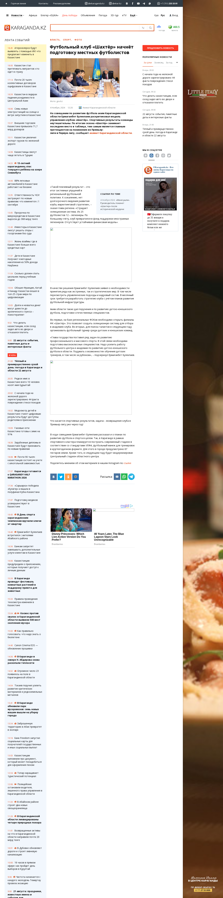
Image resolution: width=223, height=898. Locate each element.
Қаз (156, 15)
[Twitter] (61, 477)
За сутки (148, 62)
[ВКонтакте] (53, 477)
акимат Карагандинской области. (110, 133)
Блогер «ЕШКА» (49, 15)
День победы (69, 15)
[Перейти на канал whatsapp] (149, 3)
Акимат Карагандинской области (99, 107)
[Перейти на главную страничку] (7, 3)
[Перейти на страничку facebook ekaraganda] (132, 3)
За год (169, 62)
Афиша (33, 15)
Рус (163, 15)
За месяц (158, 62)
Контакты (43, 3)
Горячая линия (18, 3)
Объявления (88, 15)
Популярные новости (157, 57)
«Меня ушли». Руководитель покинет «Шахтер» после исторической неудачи (115, 205)
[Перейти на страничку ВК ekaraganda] (126, 3)
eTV (124, 15)
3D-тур (115, 15)
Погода (103, 15)
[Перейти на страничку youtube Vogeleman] (138, 3)
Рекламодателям (61, 3)
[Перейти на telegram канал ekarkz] (144, 3)
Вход (175, 15)
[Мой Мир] (75, 477)
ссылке (127, 463)
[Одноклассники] (68, 477)
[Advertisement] (101, 160)
